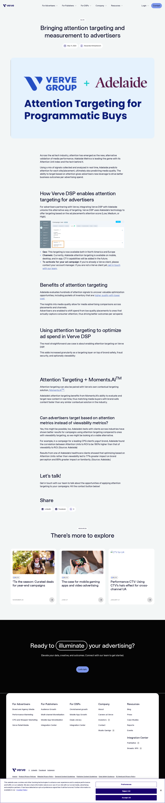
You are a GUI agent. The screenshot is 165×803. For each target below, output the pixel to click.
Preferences (126, 784)
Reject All (126, 791)
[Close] (161, 790)
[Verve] (8, 5)
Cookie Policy (21, 790)
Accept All (126, 798)
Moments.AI (56, 390)
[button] (50, 5)
